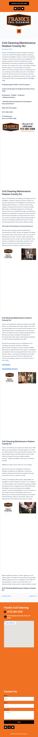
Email (5, 703)
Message (6, 710)
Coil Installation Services (10, 369)
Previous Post (6, 596)
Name (5, 696)
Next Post (33, 596)
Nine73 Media (24, 734)
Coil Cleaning (6, 364)
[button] (19, 31)
